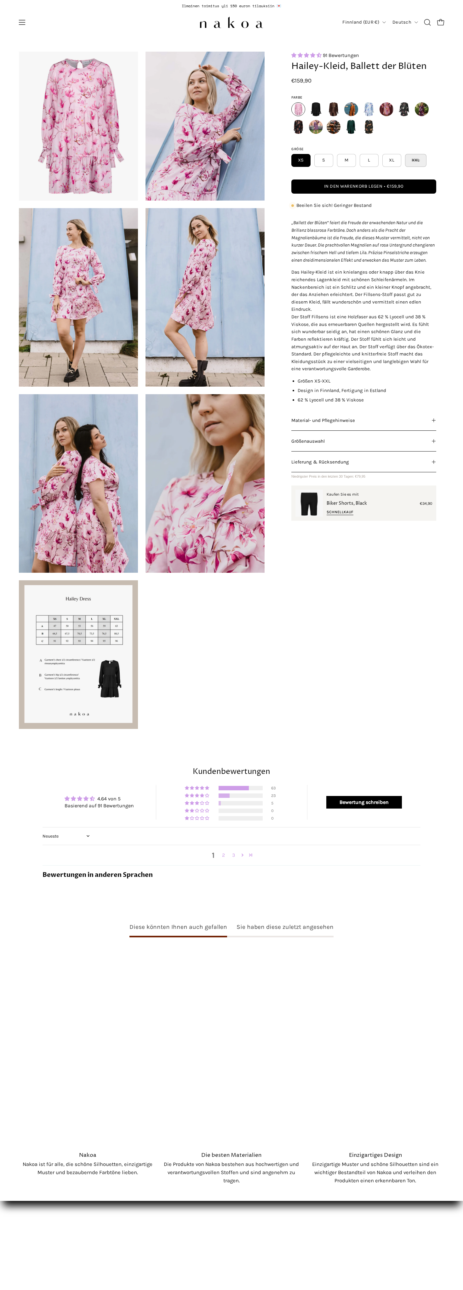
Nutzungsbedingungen (51, 1224)
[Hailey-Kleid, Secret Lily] (422, 109)
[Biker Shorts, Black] (309, 503)
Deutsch (401, 22)
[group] (231, 6)
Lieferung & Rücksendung (320, 462)
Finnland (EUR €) (360, 22)
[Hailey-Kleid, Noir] (316, 109)
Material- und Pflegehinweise (323, 420)
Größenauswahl (308, 441)
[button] (427, 22)
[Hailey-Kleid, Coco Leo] (333, 109)
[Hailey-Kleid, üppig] (369, 109)
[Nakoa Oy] (231, 22)
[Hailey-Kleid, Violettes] (316, 127)
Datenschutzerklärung (50, 1214)
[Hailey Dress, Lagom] (369, 127)
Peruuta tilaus (40, 1235)
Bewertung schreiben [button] (364, 802)
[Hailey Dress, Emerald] (351, 127)
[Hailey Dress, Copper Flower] (333, 127)
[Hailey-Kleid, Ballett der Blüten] (298, 109)
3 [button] (233, 855)
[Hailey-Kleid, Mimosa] (386, 109)
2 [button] (223, 855)
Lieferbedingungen (46, 1203)
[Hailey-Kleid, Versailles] (298, 127)
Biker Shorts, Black (347, 503)
